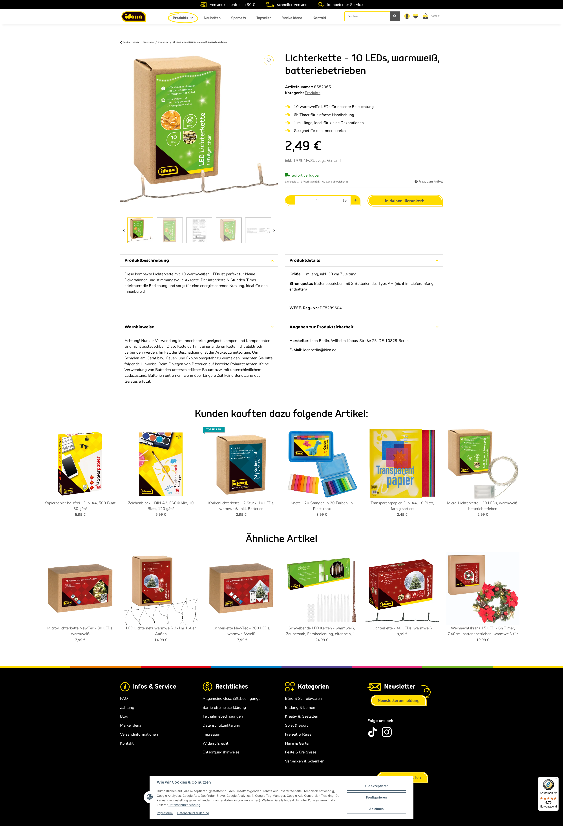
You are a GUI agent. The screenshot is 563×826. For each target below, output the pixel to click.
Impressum (165, 813)
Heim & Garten (298, 743)
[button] (406, 16)
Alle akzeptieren (376, 786)
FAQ (124, 698)
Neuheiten (212, 18)
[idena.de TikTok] (372, 732)
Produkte (312, 92)
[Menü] (556, 779)
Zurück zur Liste (131, 42)
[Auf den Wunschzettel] (269, 60)
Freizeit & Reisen (299, 734)
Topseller (263, 18)
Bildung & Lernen (300, 707)
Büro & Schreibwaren (303, 698)
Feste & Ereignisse (300, 752)
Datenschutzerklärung (184, 805)
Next (274, 230)
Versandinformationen (139, 734)
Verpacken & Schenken (304, 761)
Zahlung (127, 707)
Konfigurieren (376, 797)
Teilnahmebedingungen (223, 716)
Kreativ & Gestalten (301, 716)
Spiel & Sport (296, 725)
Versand (334, 160)
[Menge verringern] (290, 200)
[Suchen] (395, 16)
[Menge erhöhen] (355, 200)
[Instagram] (387, 732)
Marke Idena (292, 18)
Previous (123, 230)
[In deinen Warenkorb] (123, 49)
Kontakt (319, 18)
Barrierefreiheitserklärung (224, 707)
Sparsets (238, 18)
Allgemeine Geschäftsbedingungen (233, 698)
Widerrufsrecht (215, 743)
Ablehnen (376, 809)
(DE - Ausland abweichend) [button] (331, 181)
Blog (124, 716)
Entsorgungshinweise (221, 752)
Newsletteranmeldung (398, 700)
